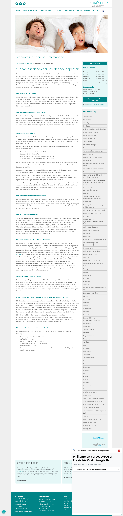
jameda (99, 445)
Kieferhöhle (87, 323)
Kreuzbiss (86, 333)
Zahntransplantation (89, 138)
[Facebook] (16, 3)
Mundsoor (86, 339)
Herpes (85, 296)
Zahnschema (87, 364)
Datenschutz (68, 510)
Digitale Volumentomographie (92, 157)
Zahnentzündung (88, 330)
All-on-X (85, 416)
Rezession (86, 361)
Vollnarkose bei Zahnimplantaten (93, 404)
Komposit (86, 389)
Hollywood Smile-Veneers (91, 227)
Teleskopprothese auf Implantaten (94, 398)
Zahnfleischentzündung (90, 293)
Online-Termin (95, 63)
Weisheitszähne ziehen (90, 132)
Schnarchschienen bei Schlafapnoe (94, 169)
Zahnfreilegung (88, 154)
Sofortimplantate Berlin (90, 172)
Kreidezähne (87, 312)
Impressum (67, 508)
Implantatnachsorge (89, 425)
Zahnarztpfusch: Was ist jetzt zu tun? (94, 213)
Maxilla (85, 379)
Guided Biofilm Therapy (90, 254)
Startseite (19, 63)
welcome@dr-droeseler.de (23, 511)
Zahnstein (86, 315)
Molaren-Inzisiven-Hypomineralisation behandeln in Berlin (93, 222)
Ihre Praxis (67, 499)
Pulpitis (85, 376)
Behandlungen (27, 63)
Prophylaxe (86, 126)
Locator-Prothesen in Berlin (92, 419)
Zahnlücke (86, 354)
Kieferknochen (87, 202)
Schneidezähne (88, 386)
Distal (85, 345)
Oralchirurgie (87, 120)
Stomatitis (86, 367)
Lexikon (66, 497)
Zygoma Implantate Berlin (91, 408)
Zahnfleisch (86, 284)
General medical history (96, 104)
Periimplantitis (87, 429)
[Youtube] (24, 3)
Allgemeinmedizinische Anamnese (95, 99)
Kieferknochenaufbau (90, 135)
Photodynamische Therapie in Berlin (94, 239)
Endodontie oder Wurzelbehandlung (94, 129)
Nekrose (86, 272)
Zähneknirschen (88, 142)
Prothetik (86, 216)
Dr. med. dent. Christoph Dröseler (98, 437)
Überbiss (86, 302)
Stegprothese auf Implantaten (92, 401)
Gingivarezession (88, 336)
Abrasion (19, 254)
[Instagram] (20, 3)
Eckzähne (86, 370)
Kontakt (66, 505)
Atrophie (86, 278)
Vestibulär (86, 342)
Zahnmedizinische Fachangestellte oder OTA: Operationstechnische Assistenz (94, 182)
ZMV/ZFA (86, 193)
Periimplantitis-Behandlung (91, 251)
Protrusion (86, 299)
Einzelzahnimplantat (89, 422)
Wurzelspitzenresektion (90, 123)
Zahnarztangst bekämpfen (91, 230)
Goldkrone (86, 326)
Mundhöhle (87, 351)
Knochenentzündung (90, 392)
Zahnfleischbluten (89, 358)
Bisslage (85, 269)
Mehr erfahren (21, 480)
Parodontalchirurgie (89, 145)
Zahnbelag (86, 305)
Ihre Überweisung (69, 501)
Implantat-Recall (88, 248)
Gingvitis (86, 257)
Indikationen (87, 275)
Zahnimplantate (88, 116)
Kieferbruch (87, 160)
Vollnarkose (87, 395)
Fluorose (86, 373)
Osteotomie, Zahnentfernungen (93, 151)
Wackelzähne (87, 309)
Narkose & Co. (87, 233)
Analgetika (86, 281)
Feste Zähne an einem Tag (91, 260)
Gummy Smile (87, 148)
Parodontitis (87, 236)
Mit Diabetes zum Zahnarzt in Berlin (94, 210)
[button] (37, 11)
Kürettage (86, 348)
